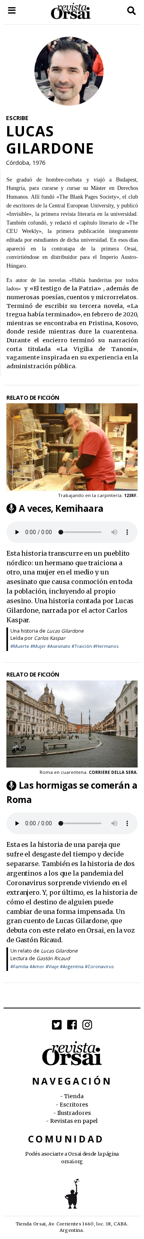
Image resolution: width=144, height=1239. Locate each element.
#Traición (82, 646)
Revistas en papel (74, 1121)
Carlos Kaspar (49, 638)
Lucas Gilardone (65, 630)
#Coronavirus (99, 966)
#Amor (37, 966)
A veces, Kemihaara (61, 508)
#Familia (19, 966)
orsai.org (72, 1161)
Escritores (74, 1104)
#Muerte (19, 646)
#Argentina (72, 966)
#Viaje (52, 966)
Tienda (74, 1096)
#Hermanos (105, 646)
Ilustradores (74, 1113)
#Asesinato (58, 646)
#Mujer (38, 646)
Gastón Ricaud (53, 958)
